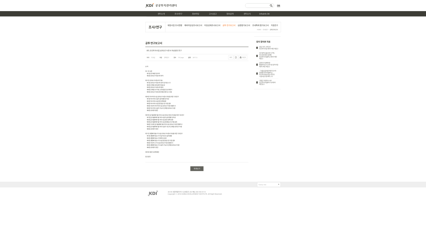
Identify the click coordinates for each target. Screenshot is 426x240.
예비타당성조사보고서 (193, 25)
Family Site (261, 185)
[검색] (259, 5)
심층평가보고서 (244, 25)
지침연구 (274, 25)
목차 (231, 57)
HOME (259, 30)
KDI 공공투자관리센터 (161, 5)
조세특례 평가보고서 (260, 25)
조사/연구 (265, 30)
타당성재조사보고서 (212, 25)
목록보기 (197, 168)
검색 (271, 5)
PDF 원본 (236, 57)
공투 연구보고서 (229, 25)
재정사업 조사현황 (175, 25)
